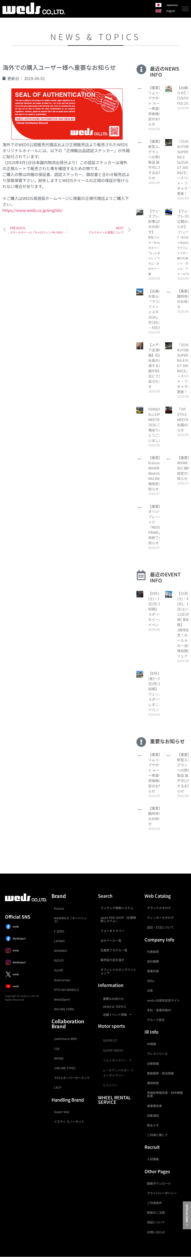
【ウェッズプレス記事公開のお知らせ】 (156, 242)
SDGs (150, 980)
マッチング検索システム (116, 908)
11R (56, 1048)
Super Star (61, 1112)
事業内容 (153, 971)
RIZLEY (59, 960)
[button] (185, 8)
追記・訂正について (160, 927)
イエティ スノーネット (69, 1121)
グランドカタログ (159, 908)
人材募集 (153, 1159)
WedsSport (62, 999)
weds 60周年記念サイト (163, 1000)
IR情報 (151, 1044)
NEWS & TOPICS (114, 1006)
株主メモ (153, 1125)
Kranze (59, 908)
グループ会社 (156, 1020)
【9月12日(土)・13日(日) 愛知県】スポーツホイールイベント (156, 609)
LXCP (57, 1087)
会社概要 (153, 961)
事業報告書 (154, 1106)
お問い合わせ (156, 1232)
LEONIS (59, 941)
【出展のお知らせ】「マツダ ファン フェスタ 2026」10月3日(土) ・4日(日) (156, 309)
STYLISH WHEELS (66, 989)
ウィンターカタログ (160, 917)
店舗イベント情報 (115, 1014)
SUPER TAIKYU (113, 1050)
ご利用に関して (157, 1135)
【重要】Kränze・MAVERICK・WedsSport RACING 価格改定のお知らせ (158, 473)
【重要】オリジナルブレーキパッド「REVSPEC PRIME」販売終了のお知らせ (157, 524)
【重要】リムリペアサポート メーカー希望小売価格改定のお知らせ (155, 106)
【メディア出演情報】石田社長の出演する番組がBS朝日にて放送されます (155, 365)
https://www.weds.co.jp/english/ (32, 210)
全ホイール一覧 (110, 940)
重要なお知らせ (113, 998)
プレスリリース (157, 1053)
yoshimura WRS (65, 1038)
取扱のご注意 (156, 1212)
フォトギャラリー (112, 931)
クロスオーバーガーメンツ (72, 1077)
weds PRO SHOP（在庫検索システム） (118, 919)
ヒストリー (110, 1085)
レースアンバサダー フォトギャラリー (118, 1072)
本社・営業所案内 (159, 1010)
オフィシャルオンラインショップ (118, 971)
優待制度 (153, 1083)
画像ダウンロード (159, 1183)
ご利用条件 (154, 1203)
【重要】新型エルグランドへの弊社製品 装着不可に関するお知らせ (155, 159)
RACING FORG (64, 1009)
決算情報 (153, 1063)
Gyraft (58, 970)
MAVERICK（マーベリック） (70, 919)
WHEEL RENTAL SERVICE (114, 1099)
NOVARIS (60, 950)
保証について (156, 1222)
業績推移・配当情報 (160, 1073)
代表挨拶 (153, 951)
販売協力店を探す (112, 960)
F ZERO (59, 931)
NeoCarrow (62, 980)
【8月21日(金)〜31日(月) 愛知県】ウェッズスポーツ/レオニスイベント (156, 691)
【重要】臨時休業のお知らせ (184, 298)
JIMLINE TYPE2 (65, 1068)
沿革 (150, 990)
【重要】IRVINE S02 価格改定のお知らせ (184, 468)
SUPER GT (110, 1040)
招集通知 (153, 1115)
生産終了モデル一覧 (113, 950)
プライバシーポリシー (162, 1193)
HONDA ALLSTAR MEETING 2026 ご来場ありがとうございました (156, 425)
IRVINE (59, 1058)
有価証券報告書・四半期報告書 (165, 1094)
